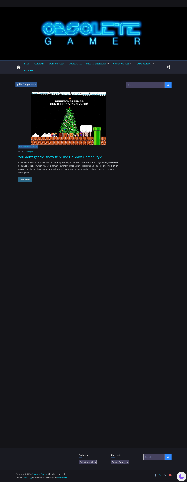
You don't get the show (28, 147)
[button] (107, 64)
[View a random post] (168, 67)
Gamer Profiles (121, 63)
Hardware (39, 63)
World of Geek (56, 63)
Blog (26, 63)
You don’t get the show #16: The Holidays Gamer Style (60, 157)
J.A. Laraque (28, 151)
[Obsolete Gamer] (18, 67)
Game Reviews (144, 63)
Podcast (28, 70)
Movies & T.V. (75, 63)
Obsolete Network (96, 63)
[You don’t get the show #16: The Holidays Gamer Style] (68, 118)
